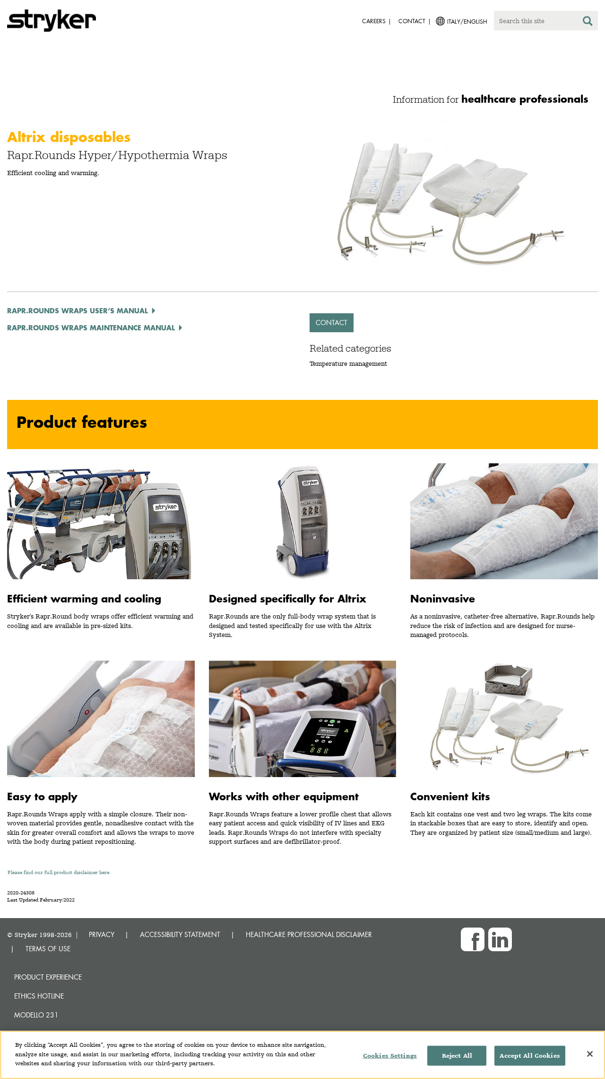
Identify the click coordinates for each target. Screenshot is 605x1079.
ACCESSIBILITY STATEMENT (180, 934)
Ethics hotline (39, 995)
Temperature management (348, 363)
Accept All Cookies (530, 1055)
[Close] (589, 1054)
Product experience (48, 977)
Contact (331, 322)
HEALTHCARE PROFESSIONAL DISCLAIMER (309, 934)
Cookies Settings (390, 1055)
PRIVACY (101, 934)
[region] (302, 1055)
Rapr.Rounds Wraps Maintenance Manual (91, 327)
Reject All (457, 1055)
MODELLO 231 (36, 1014)
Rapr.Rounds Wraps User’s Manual (77, 310)
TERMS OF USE (48, 948)
